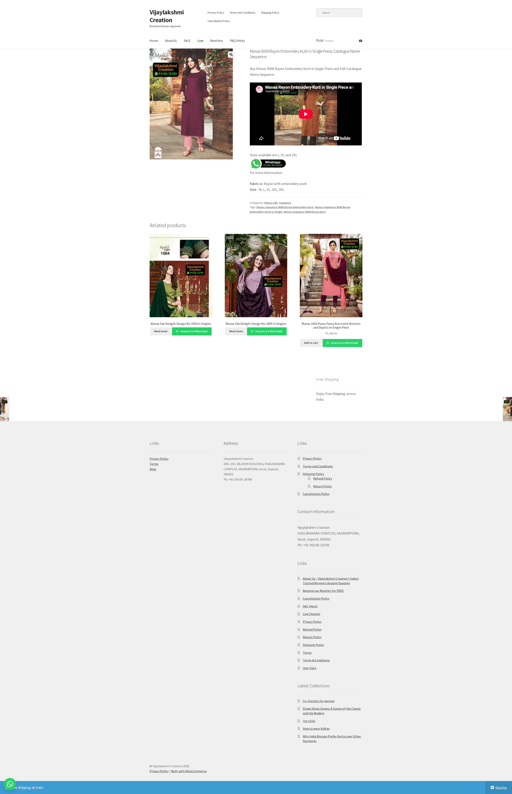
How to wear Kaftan (316, 728)
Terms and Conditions (242, 12)
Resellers (216, 41)
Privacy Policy (216, 12)
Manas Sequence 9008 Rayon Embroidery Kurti (285, 207)
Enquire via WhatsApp (194, 331)
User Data (309, 668)
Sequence (285, 203)
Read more (160, 331)
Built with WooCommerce (189, 771)
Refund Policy (322, 478)
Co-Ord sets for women (319, 701)
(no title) (309, 721)
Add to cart (311, 343)
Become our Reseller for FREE (323, 591)
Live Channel (311, 614)
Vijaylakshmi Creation (167, 16)
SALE (187, 41)
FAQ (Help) (237, 41)
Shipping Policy (270, 12)
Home (154, 41)
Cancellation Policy (219, 21)
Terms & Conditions (316, 660)
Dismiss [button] (501, 787)
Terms (154, 464)
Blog (153, 469)
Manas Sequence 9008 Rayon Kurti (305, 212)
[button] (231, 54)
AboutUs (171, 41)
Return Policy (322, 486)
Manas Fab (271, 203)
